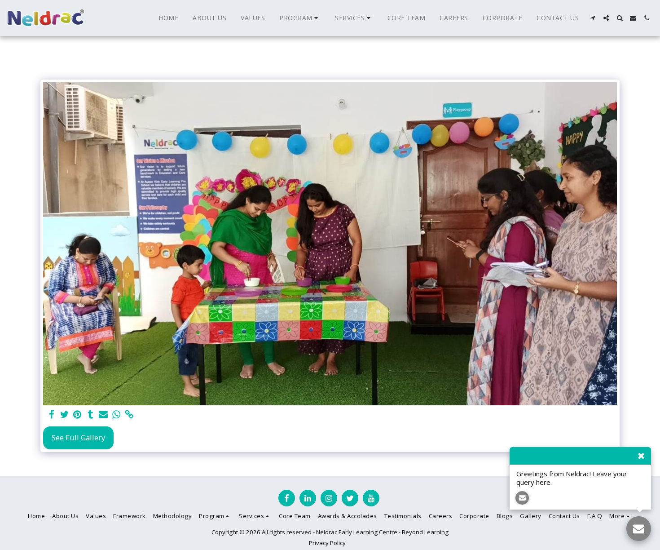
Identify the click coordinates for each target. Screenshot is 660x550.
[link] (129, 415)
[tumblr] (90, 415)
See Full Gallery (78, 437)
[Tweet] (64, 415)
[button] (300, 18)
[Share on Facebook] (51, 415)
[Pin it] (77, 415)
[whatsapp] (116, 415)
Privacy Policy (327, 543)
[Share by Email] (103, 415)
